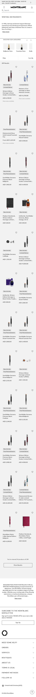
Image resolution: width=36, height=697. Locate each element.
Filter (4, 58)
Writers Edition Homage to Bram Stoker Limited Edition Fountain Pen (10, 93)
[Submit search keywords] (3, 10)
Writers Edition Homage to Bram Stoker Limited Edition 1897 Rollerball (26, 259)
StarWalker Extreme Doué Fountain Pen (9, 337)
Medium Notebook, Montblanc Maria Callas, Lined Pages (25, 535)
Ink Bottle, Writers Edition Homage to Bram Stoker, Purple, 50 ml (9, 297)
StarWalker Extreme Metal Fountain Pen (25, 337)
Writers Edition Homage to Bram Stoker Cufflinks (24, 374)
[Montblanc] (18, 7)
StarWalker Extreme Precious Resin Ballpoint (9, 179)
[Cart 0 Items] (32, 9)
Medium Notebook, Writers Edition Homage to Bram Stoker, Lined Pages (9, 218)
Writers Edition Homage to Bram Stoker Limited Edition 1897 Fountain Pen (10, 498)
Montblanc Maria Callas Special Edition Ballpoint (9, 536)
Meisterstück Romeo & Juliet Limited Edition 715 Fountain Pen (25, 498)
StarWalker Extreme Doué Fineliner (25, 298)
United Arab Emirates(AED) (13, 685)
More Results (18, 565)
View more (5, 31)
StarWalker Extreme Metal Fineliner (25, 136)
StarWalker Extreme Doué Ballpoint (9, 376)
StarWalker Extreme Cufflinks (9, 255)
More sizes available (8, 101)
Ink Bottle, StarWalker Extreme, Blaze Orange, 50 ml (26, 217)
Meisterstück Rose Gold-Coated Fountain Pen (10, 135)
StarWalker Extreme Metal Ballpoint (25, 415)
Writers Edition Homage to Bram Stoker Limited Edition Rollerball (26, 457)
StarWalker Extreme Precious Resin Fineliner (9, 416)
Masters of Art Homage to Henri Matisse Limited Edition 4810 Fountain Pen (26, 90)
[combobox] (18, 11)
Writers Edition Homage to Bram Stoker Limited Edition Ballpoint (26, 179)
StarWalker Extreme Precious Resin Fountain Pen (9, 457)
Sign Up (18, 622)
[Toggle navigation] (4, 7)
